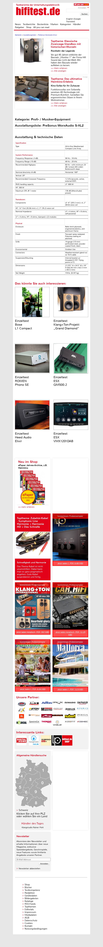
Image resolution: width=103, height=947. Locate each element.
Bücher (28, 887)
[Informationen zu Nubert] (70, 716)
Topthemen (30, 906)
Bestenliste (42, 24)
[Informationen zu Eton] (34, 710)
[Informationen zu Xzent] (70, 723)
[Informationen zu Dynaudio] (70, 703)
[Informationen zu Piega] (82, 716)
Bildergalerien (31, 898)
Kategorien (65, 24)
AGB (27, 917)
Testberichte (29, 24)
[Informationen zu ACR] (21, 703)
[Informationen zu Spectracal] (34, 723)
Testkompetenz (32, 890)
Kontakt (28, 925)
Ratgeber (19, 27)
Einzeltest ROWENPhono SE (22, 381)
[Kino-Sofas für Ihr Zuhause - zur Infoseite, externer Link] (33, 92)
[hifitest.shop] (67, 747)
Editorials (29, 909)
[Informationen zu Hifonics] (82, 710)
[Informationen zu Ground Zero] (57, 710)
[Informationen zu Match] (34, 716)
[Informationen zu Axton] (46, 703)
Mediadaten (31, 914)
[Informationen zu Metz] (46, 716)
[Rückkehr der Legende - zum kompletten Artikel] (33, 56)
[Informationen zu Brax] (57, 703)
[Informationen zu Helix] (70, 710)
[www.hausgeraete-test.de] (34, 747)
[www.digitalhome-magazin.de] (21, 747)
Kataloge (29, 901)
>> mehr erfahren (26, 507)
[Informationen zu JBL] (21, 716)
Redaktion (30, 892)
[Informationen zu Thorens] (46, 723)
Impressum (30, 912)
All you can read (41, 27)
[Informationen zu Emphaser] (82, 703)
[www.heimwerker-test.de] (46, 747)
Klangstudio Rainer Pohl (33, 827)
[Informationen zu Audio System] (34, 703)
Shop (28, 27)
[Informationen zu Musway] (57, 716)
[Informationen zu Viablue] (57, 723)
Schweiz (23, 810)
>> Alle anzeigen (58, 71)
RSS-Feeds (30, 903)
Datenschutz (31, 920)
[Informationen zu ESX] (21, 710)
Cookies (29, 923)
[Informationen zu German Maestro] (46, 710)
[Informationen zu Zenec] (82, 723)
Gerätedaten (31, 895)
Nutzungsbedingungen (36, 928)
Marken (54, 24)
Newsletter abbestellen (29, 868)
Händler (77, 24)
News (18, 24)
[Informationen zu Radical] (21, 723)
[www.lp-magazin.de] (56, 747)
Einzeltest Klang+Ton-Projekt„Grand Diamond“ (66, 324)
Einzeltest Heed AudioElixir (23, 437)
